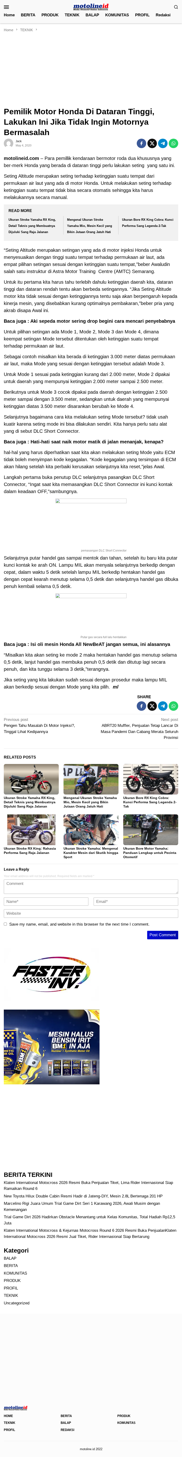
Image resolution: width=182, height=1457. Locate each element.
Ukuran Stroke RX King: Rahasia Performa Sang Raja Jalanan (30, 851)
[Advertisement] (91, 68)
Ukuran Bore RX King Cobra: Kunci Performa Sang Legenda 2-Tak (150, 802)
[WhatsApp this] (173, 143)
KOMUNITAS (15, 1273)
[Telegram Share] (163, 143)
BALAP (10, 1258)
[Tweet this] (152, 143)
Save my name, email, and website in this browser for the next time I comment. (79, 924)
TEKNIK (11, 1295)
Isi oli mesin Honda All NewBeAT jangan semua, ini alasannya (99, 644)
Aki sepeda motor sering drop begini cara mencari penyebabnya (102, 321)
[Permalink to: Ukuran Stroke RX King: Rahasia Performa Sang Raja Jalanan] (31, 829)
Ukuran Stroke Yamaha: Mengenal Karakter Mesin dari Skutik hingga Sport (91, 853)
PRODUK (12, 1280)
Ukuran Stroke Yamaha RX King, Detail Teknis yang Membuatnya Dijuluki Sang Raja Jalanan (32, 226)
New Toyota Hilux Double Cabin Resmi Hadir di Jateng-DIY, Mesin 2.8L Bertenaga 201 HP (83, 1196)
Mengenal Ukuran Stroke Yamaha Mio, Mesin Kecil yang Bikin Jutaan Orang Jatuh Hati (89, 226)
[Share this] (141, 143)
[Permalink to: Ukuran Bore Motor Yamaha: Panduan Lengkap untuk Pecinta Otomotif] (150, 829)
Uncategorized (16, 1303)
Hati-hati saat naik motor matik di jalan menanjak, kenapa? (97, 441)
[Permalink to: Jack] (8, 143)
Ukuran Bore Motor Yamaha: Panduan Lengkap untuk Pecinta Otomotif (149, 853)
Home (8, 1416)
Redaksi (67, 1430)
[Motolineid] (91, 6)
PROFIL (11, 1288)
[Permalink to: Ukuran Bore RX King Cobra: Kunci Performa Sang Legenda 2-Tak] (150, 779)
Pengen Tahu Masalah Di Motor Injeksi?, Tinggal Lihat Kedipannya (39, 725)
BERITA (11, 1265)
